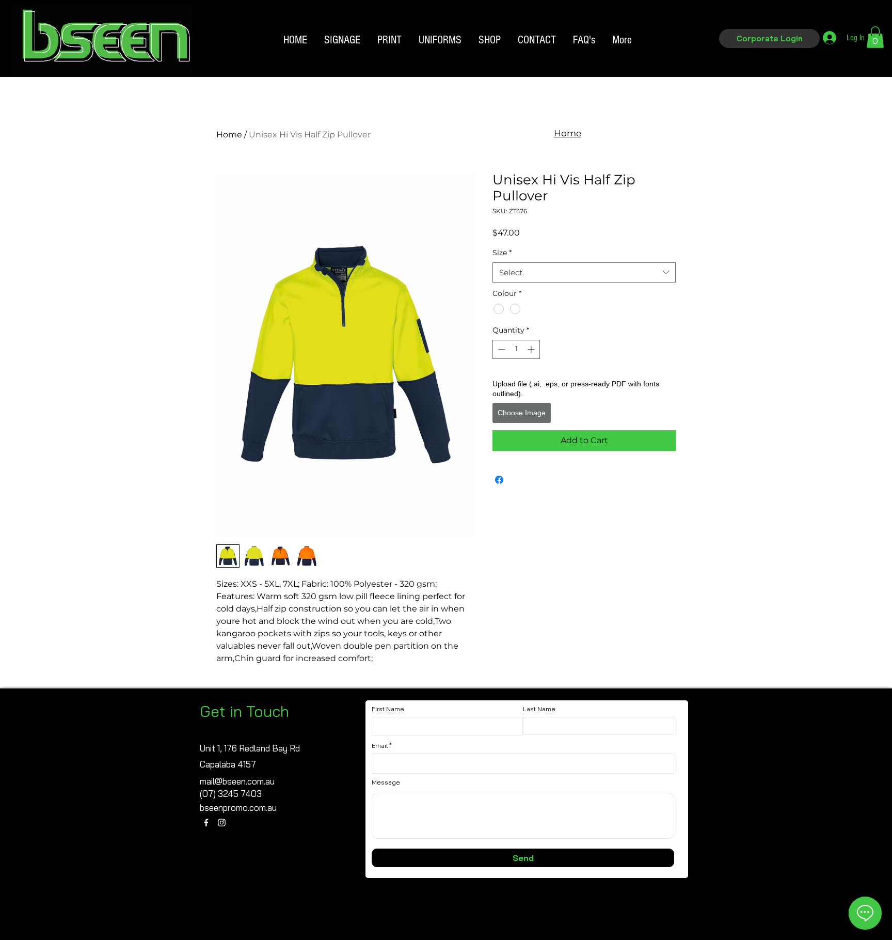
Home (229, 134)
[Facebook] (206, 822)
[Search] (688, 56)
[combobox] (584, 272)
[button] (769, 38)
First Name (388, 709)
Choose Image (522, 413)
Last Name (539, 709)
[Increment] (531, 349)
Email (380, 746)
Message (386, 782)
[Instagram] (221, 822)
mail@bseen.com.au (237, 781)
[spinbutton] (516, 349)
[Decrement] (500, 349)
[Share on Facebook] (499, 480)
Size (502, 252)
